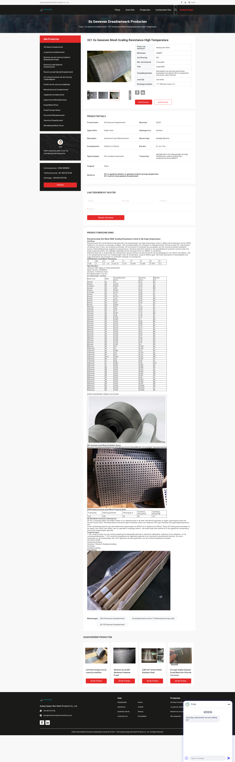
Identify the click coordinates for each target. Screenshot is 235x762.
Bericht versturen (105, 218)
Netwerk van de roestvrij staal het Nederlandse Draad (57, 58)
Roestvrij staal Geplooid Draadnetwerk (53, 66)
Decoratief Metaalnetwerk (54, 115)
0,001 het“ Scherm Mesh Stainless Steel (152, 671)
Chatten (60, 185)
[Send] (229, 758)
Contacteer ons (123, 716)
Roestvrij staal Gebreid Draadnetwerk (58, 72)
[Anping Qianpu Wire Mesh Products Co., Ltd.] (48, 10)
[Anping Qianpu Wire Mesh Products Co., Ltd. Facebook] (181, 2)
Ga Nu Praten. (143, 102)
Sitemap (140, 711)
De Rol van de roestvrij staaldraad (57, 84)
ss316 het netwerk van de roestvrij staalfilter (96, 671)
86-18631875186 (65, 173)
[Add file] (186, 758)
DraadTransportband (52, 110)
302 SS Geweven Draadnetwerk (112, 618)
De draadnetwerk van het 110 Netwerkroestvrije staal (153, 618)
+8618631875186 (60, 178)
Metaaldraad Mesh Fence (54, 126)
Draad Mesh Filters (51, 105)
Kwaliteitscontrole (123, 711)
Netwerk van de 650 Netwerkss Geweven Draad (122, 672)
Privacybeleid (142, 716)
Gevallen (140, 707)
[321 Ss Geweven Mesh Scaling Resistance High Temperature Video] (109, 66)
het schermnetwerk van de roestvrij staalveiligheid (58, 78)
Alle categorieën (175, 716)
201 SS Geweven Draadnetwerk (112, 625)
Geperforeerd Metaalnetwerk (55, 100)
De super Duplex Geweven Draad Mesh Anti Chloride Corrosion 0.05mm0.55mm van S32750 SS (180, 673)
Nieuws (140, 702)
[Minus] (228, 704)
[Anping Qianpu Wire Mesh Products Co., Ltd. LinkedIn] (185, 2)
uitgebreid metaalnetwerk (54, 95)
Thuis (81, 27)
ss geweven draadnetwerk (95, 27)
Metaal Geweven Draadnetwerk (56, 90)
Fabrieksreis (121, 707)
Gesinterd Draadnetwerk (53, 120)
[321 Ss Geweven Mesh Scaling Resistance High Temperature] (96, 655)
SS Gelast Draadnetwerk (53, 47)
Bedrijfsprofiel (122, 702)
